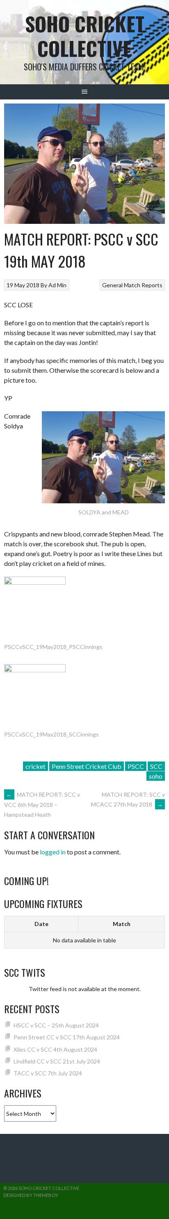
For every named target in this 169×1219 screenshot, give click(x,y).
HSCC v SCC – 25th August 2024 (56, 1025)
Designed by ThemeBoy (30, 1195)
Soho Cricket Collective (84, 36)
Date (41, 923)
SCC (156, 766)
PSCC (136, 766)
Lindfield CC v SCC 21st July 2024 (57, 1061)
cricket (35, 766)
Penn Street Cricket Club (86, 766)
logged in (53, 852)
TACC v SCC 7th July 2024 (48, 1073)
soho (155, 776)
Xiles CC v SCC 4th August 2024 (55, 1049)
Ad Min (57, 285)
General (112, 285)
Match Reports (143, 285)
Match (121, 923)
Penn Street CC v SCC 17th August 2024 (67, 1037)
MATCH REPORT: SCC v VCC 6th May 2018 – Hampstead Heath (42, 804)
